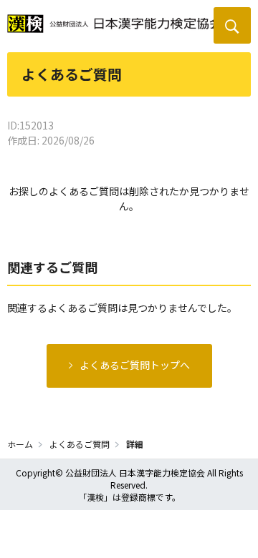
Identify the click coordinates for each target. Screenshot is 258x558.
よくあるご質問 (79, 444)
